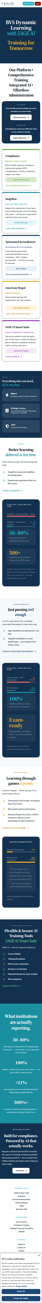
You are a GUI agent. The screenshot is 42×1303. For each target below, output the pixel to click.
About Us (21, 1244)
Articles (21, 1251)
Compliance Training (21, 1225)
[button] (2, 3)
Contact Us (21, 1247)
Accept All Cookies (21, 1299)
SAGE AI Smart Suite (21, 1193)
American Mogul (21, 1203)
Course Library (21, 1222)
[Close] (39, 1255)
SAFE (21, 1206)
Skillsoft (21, 1232)
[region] (21, 1278)
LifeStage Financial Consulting (21, 1228)
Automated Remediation (21, 1199)
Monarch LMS (21, 1209)
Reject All (21, 1291)
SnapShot (21, 1196)
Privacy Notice (21, 1286)
